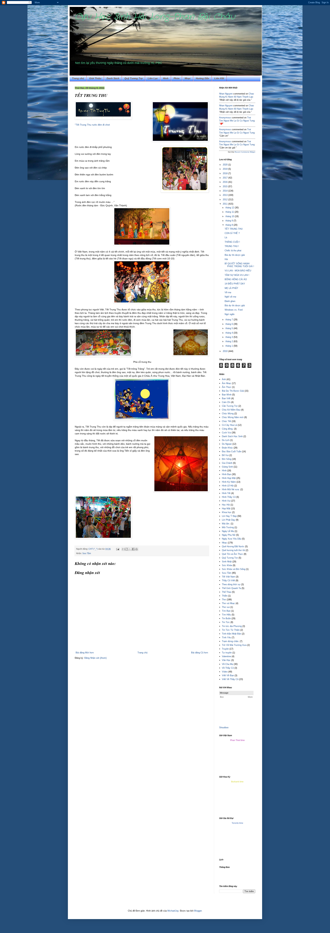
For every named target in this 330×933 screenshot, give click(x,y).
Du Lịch (225, 440)
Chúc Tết (226, 421)
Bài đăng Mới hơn (85, 652)
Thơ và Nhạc (228, 603)
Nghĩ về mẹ (230, 296)
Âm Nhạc (226, 383)
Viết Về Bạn (228, 675)
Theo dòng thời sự (231, 584)
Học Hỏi (226, 504)
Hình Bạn (226, 474)
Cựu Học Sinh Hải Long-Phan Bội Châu (155, 17)
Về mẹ (228, 292)
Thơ (224, 599)
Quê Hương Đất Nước (233, 546)
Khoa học (226, 512)
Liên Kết (219, 78)
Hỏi (226, 259)
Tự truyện (227, 652)
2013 (225, 195)
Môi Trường (228, 527)
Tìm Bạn (226, 611)
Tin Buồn (226, 618)
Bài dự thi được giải (235, 255)
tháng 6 (230, 324)
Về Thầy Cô (228, 668)
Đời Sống (226, 459)
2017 (225, 177)
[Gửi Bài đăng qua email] (117, 549)
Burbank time (237, 781)
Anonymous (225, 117)
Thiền (224, 595)
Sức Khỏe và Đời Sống (233, 569)
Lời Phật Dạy (228, 520)
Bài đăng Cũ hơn (199, 652)
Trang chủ (78, 78)
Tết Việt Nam (228, 576)
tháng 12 (230, 207)
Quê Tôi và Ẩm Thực (232, 554)
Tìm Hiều (226, 614)
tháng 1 (230, 346)
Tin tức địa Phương (232, 626)
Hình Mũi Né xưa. (231, 489)
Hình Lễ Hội (228, 485)
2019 (225, 169)
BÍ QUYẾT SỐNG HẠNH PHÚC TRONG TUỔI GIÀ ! (239, 265)
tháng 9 (230, 220)
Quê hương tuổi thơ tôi (233, 550)
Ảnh (224, 379)
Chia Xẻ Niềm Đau (231, 409)
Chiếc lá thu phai (233, 250)
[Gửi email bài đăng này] (123, 549)
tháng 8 (230, 225)
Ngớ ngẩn (229, 314)
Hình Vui (226, 500)
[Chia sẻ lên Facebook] (133, 549)
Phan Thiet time (237, 740)
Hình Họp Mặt (229, 478)
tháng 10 (230, 216)
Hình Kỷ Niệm (229, 482)
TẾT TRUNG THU (234, 229)
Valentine (226, 656)
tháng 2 (230, 341)
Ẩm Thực (226, 387)
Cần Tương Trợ (230, 406)
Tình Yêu (226, 637)
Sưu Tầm (86, 553)
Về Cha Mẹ (227, 664)
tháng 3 (230, 337)
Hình (165, 78)
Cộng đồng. (227, 429)
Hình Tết (226, 493)
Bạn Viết (226, 398)
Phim (176, 78)
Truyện (225, 649)
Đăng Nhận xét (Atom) (95, 658)
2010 (225, 351)
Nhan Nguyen (226, 93)
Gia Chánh (227, 463)
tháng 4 (230, 332)
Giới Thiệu (95, 78)
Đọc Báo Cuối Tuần (231, 451)
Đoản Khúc (227, 447)
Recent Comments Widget (245, 152)
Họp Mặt (226, 508)
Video (225, 671)
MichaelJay (173, 910)
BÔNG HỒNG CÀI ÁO (236, 279)
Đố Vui (225, 455)
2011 (225, 204)
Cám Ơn (226, 402)
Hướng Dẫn (202, 78)
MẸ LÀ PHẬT (231, 288)
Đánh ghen (230, 301)
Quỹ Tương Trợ (133, 78)
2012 (225, 199)
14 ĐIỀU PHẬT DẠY (235, 283)
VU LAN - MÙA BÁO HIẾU (238, 270)
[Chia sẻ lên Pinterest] (136, 549)
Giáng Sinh (227, 466)
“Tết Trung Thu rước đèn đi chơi (93, 124)
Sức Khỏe (227, 565)
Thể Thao (226, 592)
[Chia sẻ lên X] (130, 549)
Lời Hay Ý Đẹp (229, 516)
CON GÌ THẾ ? (232, 233)
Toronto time (237, 823)
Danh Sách (113, 78)
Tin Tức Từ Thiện (231, 630)
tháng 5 (230, 328)
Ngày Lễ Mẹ (228, 531)
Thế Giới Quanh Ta (231, 588)
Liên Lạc (153, 78)
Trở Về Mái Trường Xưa (234, 645)
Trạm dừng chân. (230, 641)
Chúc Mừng (228, 413)
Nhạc (188, 78)
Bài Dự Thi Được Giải (233, 391)
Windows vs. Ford (234, 309)
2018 (225, 173)
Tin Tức (226, 622)
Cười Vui (226, 432)
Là (226, 237)
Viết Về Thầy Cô (230, 679)
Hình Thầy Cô (229, 497)
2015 (225, 186)
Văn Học (226, 660)
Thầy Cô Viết (228, 580)
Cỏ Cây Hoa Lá (229, 425)
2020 (225, 164)
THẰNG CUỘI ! (232, 242)
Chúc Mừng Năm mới (233, 417)
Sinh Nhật (227, 561)
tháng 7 (230, 319)
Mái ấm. (226, 523)
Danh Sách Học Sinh (232, 436)
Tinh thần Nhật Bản (231, 633)
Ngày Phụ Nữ (228, 535)
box (227, 727)
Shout (222, 727)
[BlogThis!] (126, 549)
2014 (225, 190)
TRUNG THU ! (232, 246)
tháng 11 (230, 212)
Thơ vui (226, 607)
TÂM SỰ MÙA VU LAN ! (237, 275)
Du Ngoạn (227, 444)
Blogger (198, 910)
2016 (225, 182)
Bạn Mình (227, 394)
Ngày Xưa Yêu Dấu (231, 538)
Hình (224, 470)
